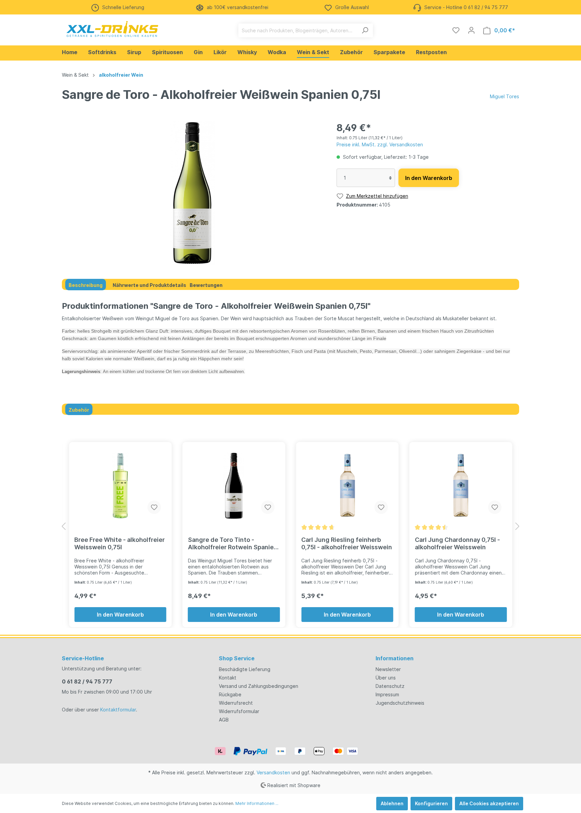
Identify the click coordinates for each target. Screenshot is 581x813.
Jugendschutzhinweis (400, 703)
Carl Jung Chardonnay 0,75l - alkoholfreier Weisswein (457, 543)
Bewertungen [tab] (206, 285)
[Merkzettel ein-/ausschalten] (154, 507)
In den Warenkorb (428, 178)
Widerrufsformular (239, 711)
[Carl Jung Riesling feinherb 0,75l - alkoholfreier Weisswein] (347, 485)
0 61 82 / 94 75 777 (87, 681)
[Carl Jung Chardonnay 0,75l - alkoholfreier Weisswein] (461, 485)
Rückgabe (230, 694)
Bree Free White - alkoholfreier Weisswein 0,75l (119, 543)
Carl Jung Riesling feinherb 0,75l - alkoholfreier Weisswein (346, 543)
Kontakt (227, 677)
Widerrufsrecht (236, 703)
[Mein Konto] (471, 30)
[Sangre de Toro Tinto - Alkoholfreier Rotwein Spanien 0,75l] (234, 485)
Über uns (386, 677)
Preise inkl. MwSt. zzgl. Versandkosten (380, 144)
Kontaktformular (118, 709)
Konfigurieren (431, 803)
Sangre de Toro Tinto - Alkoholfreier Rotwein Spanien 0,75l (232, 543)
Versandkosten (273, 772)
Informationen (395, 658)
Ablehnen (392, 803)
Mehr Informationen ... (256, 803)
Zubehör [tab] (79, 410)
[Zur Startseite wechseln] (112, 29)
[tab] (85, 284)
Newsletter (388, 669)
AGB (224, 720)
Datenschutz (390, 686)
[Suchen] (365, 30)
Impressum (387, 694)
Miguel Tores (504, 96)
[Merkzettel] (456, 30)
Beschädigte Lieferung (244, 669)
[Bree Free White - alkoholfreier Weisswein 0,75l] (120, 485)
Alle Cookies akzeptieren (489, 803)
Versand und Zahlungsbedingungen (258, 686)
